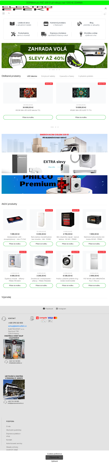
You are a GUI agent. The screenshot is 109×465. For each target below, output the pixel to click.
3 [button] (56, 69)
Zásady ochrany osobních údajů (12, 448)
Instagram (62, 309)
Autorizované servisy (14, 443)
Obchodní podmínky (13, 430)
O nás (8, 426)
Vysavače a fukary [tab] (67, 76)
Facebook (49, 309)
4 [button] (59, 69)
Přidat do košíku (28, 117)
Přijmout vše (54, 457)
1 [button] (49, 69)
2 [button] (53, 69)
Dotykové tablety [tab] (48, 76)
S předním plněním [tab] (85, 76)
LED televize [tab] (32, 76)
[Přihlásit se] (106, 8)
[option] (54, 55)
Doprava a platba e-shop (13, 435)
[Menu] (3, 13)
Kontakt (9, 440)
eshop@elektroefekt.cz (17, 326)
